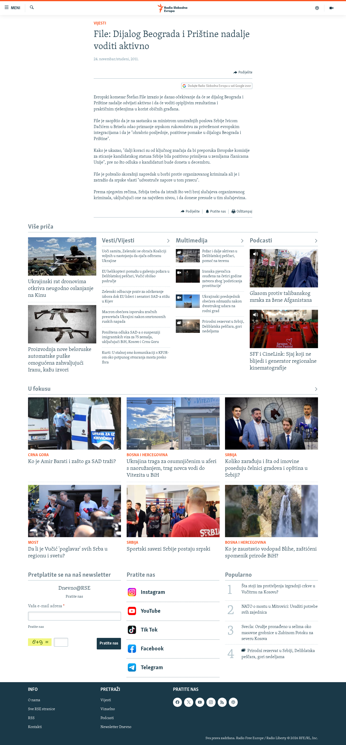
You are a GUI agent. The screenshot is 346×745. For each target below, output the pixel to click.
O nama (34, 700)
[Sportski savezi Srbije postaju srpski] (173, 511)
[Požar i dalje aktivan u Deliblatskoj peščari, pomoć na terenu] (188, 255)
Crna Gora (38, 455)
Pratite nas (109, 643)
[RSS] (222, 702)
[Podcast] (317, 8)
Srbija (231, 455)
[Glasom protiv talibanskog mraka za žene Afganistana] (284, 268)
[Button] (242, 72)
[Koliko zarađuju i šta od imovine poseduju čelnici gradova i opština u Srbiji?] (271, 423)
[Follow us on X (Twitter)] (188, 702)
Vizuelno (108, 709)
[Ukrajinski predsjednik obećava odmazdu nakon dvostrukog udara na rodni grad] (188, 301)
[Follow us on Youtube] (199, 702)
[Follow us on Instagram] (210, 702)
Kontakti (35, 727)
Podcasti (261, 241)
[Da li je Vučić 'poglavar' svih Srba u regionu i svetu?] (74, 511)
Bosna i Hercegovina (147, 455)
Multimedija (192, 241)
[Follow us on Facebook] (177, 702)
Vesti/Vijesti (118, 241)
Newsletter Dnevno (116, 727)
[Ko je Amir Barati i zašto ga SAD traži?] (74, 423)
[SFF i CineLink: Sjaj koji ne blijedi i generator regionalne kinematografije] (284, 329)
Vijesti (100, 23)
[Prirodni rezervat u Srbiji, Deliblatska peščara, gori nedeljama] (188, 326)
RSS (31, 718)
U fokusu (39, 389)
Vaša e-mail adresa (46, 606)
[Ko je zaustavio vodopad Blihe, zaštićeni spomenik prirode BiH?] (271, 511)
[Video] (331, 8)
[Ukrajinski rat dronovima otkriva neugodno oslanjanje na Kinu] (62, 256)
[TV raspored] (233, 702)
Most (33, 543)
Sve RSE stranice (41, 709)
